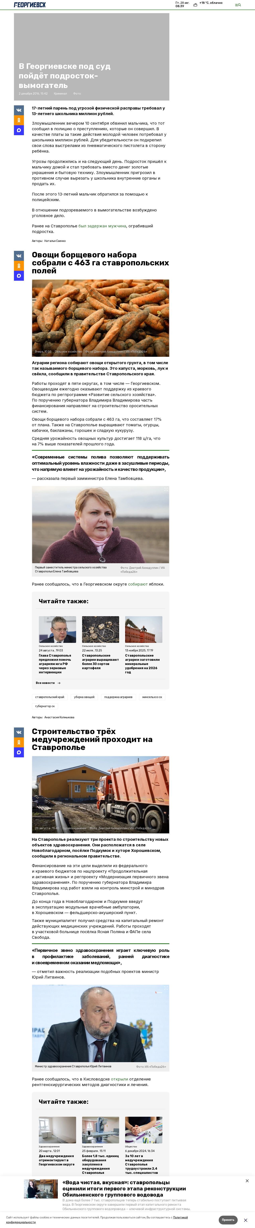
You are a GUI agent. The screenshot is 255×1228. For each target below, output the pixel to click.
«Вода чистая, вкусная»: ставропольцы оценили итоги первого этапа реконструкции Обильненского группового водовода (124, 1188)
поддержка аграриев (118, 697)
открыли (119, 1079)
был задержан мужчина (102, 226)
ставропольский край (49, 697)
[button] (41, 1189)
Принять (228, 1220)
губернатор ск (45, 706)
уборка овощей (84, 697)
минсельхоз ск (152, 697)
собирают (138, 584)
